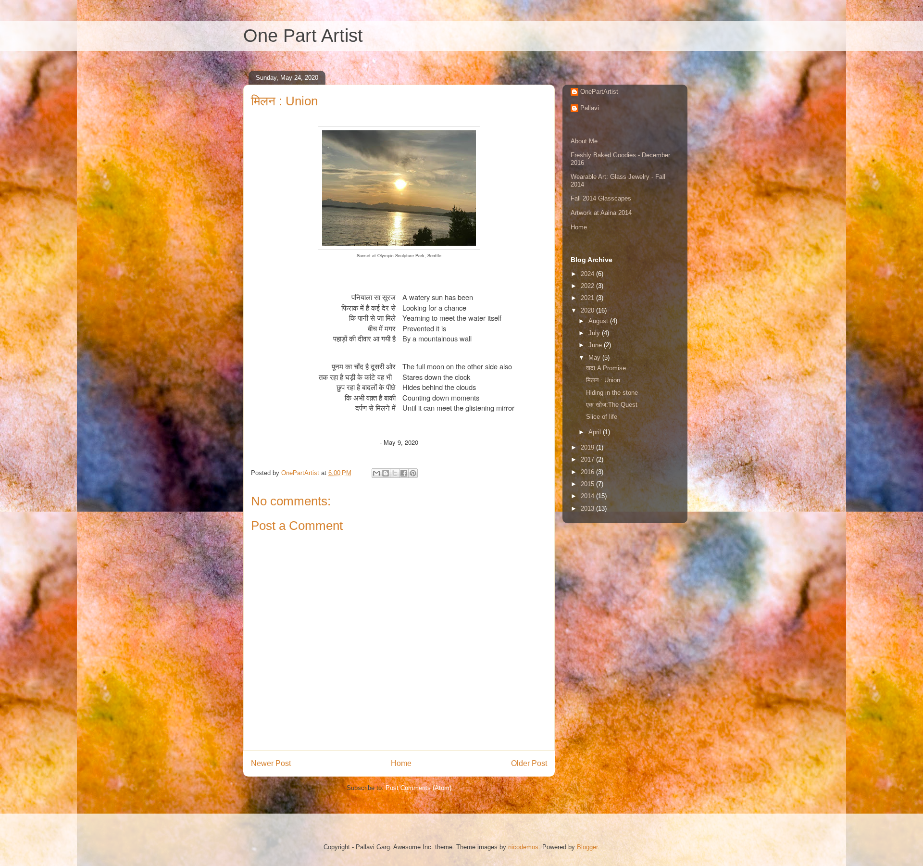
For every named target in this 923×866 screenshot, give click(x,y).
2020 (588, 310)
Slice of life (601, 416)
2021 (588, 297)
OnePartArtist (599, 91)
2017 (588, 459)
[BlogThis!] (385, 473)
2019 (588, 447)
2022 (588, 285)
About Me (584, 141)
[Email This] (376, 473)
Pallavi (589, 108)
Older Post (529, 763)
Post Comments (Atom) (418, 787)
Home (401, 763)
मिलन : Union (603, 380)
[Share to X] (394, 473)
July (595, 333)
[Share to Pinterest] (413, 473)
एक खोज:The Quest (611, 404)
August (599, 321)
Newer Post (271, 763)
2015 (588, 484)
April (595, 432)
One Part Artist (303, 35)
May (595, 357)
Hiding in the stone (612, 392)
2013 (588, 508)
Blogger (587, 847)
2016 (588, 472)
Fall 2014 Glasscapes (601, 198)
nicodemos (523, 847)
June (596, 345)
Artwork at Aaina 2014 (601, 212)
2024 (588, 273)
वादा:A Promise (606, 368)
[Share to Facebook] (404, 473)
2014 (588, 496)
